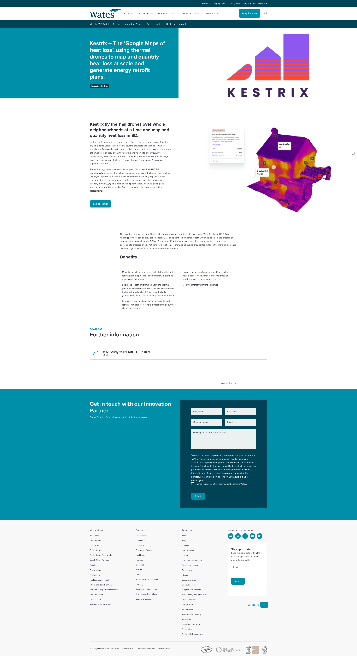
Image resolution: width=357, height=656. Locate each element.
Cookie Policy (113, 648)
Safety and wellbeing (191, 624)
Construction (95, 570)
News (184, 535)
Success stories (154, 24)
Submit (198, 496)
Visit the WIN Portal (99, 24)
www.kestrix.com (228, 383)
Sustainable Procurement (192, 634)
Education (140, 545)
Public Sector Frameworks (101, 555)
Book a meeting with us (177, 24)
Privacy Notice (127, 648)
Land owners (95, 540)
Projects (185, 545)
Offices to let (95, 599)
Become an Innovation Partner (128, 24)
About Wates (188, 550)
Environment (187, 609)
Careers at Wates (189, 599)
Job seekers (95, 535)
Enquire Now (249, 13)
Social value (187, 629)
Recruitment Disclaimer (146, 648)
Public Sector (95, 550)
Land (138, 574)
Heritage (139, 560)
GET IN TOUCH (100, 203)
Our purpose (187, 570)
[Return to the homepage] (106, 13)
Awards (185, 555)
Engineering (95, 575)
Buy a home (249, 3)
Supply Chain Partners (99, 560)
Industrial (140, 564)
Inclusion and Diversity (191, 614)
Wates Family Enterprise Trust (194, 594)
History (185, 575)
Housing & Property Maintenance (104, 589)
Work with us (212, 13)
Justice (139, 569)
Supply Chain (220, 3)
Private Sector (96, 545)
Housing (139, 584)
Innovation (186, 619)
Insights (185, 540)
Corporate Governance (192, 560)
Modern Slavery (164, 648)
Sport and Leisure (143, 598)
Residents (206, 3)
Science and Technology (146, 594)
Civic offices (141, 535)
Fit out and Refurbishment (101, 584)
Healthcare (140, 555)
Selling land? (235, 3)
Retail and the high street (147, 589)
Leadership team (189, 580)
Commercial (141, 540)
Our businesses (189, 584)
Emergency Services (145, 550)
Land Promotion (96, 594)
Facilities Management (99, 580)
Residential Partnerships (100, 604)
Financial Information (191, 565)
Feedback (262, 3)
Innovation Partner (99, 85)
